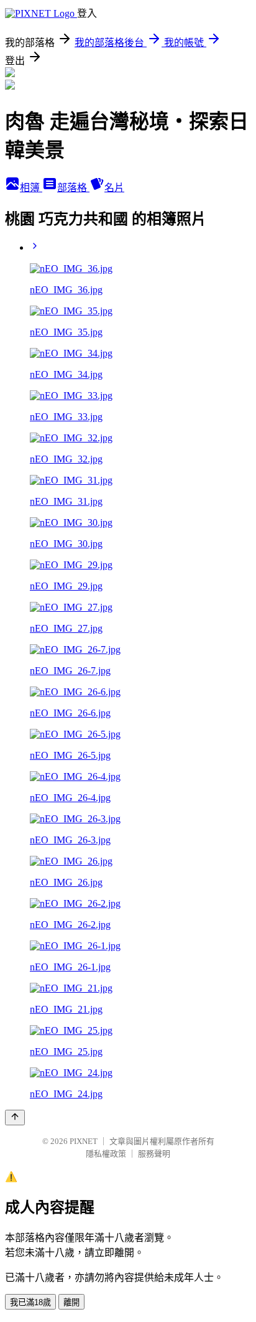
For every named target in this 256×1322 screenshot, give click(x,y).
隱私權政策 (106, 1153)
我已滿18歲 (30, 1302)
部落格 (73, 187)
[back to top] (15, 1117)
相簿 (31, 187)
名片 (114, 187)
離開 (71, 1302)
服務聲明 (154, 1153)
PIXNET (84, 1141)
